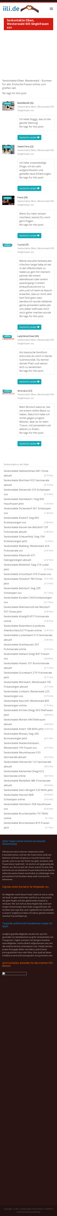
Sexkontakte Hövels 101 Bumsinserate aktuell (28, 665)
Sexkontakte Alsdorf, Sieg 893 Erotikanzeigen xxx (28, 520)
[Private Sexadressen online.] (20, 9)
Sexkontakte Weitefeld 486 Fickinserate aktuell (28, 783)
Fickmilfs (48, 1209)
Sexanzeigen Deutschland (31, 1209)
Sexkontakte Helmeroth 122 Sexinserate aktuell (28, 764)
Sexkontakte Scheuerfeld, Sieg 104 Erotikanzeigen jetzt (28, 539)
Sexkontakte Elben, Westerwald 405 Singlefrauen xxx (35, 108)
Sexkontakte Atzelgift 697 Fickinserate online (28, 619)
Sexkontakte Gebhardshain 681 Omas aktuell (28, 473)
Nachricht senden (28, 137)
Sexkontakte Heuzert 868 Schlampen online (28, 797)
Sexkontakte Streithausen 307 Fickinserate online (28, 647)
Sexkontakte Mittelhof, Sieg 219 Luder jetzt (28, 567)
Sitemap (36, 1212)
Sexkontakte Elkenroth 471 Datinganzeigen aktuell (28, 557)
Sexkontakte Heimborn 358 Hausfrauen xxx (28, 806)
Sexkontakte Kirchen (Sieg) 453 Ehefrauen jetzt (28, 712)
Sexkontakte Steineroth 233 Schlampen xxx (28, 492)
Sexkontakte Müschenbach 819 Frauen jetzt (28, 825)
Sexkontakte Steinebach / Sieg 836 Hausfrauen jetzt (28, 501)
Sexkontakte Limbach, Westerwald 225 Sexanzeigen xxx (28, 694)
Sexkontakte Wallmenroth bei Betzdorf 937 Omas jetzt (28, 609)
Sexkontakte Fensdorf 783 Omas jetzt (28, 581)
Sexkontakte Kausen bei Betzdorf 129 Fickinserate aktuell (28, 529)
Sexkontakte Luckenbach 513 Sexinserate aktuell (28, 637)
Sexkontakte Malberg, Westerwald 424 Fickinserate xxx (28, 548)
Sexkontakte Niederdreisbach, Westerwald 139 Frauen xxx (28, 745)
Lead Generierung (25, 1212)
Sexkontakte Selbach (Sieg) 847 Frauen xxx (28, 656)
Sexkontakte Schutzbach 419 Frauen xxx (28, 574)
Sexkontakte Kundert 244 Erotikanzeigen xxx (28, 600)
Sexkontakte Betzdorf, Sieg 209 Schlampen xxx (28, 590)
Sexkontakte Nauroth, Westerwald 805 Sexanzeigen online (28, 703)
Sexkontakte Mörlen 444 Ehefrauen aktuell (28, 722)
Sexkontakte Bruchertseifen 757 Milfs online (28, 816)
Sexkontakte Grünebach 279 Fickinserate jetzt (28, 675)
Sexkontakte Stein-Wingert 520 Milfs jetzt (28, 790)
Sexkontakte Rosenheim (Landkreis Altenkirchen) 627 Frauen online (28, 628)
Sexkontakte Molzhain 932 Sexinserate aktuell (28, 482)
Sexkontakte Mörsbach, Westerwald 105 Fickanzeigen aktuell (28, 684)
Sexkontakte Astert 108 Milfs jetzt (28, 729)
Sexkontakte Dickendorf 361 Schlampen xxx (28, 511)
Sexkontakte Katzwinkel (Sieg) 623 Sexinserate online (28, 773)
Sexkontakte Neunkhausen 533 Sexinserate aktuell (28, 755)
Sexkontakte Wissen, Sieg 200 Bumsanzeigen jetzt (28, 736)
